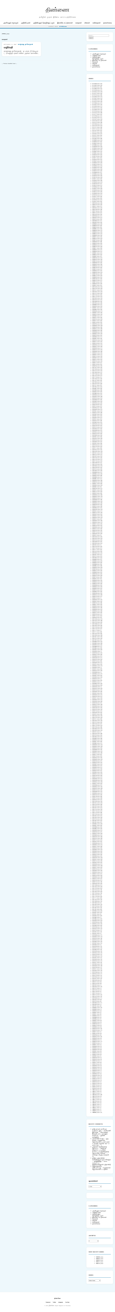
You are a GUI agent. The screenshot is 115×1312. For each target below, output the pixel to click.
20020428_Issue (96, 858)
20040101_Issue (96, 714)
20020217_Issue (96, 874)
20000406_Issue (96, 1066)
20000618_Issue (96, 1041)
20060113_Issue (96, 532)
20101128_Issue (96, 125)
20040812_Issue (96, 654)
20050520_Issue (96, 588)
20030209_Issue (96, 791)
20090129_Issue (96, 279)
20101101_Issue (96, 132)
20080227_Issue (96, 353)
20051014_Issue (96, 556)
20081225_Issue (96, 287)
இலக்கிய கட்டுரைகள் (65, 23)
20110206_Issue (96, 109)
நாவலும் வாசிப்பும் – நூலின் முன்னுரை (99, 1135)
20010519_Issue (96, 946)
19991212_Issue (96, 1093)
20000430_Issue (96, 1057)
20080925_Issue (96, 304)
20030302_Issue (96, 787)
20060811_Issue (96, 483)
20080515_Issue (96, 335)
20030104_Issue (96, 799)
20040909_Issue (96, 646)
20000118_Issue (96, 1085)
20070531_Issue (96, 416)
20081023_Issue (96, 298)
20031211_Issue (96, 719)
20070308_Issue (96, 435)
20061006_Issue (96, 471)
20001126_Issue (96, 990)
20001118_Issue (96, 993)
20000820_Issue (96, 1022)
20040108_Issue (96, 712)
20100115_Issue (96, 198)
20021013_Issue (96, 819)
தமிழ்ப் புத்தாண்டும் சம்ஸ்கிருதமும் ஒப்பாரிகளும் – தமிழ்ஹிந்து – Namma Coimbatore (101, 1160)
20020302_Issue (96, 870)
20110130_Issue (96, 111)
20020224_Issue (96, 872)
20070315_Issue (96, 433)
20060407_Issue (96, 514)
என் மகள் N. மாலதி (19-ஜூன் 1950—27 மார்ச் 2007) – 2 (101, 1143)
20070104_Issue (96, 450)
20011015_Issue (96, 906)
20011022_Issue (96, 904)
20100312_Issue (96, 185)
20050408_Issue (96, 600)
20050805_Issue (96, 572)
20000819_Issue (96, 1024)
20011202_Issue (96, 891)
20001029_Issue (96, 998)
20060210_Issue (96, 525)
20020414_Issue (96, 861)
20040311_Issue (96, 698)
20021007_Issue (96, 820)
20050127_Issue (96, 612)
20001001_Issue (96, 1006)
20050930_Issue (96, 559)
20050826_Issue (96, 567)
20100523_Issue (96, 169)
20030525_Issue (96, 767)
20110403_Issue (96, 96)
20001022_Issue (96, 999)
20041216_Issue (96, 622)
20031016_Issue (96, 733)
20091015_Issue (96, 219)
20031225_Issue (96, 716)
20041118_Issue (96, 629)
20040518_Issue (96, 679)
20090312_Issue (96, 269)
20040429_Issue (96, 685)
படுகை (105, 1169)
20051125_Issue (96, 546)
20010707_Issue (96, 932)
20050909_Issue (96, 564)
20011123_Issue (96, 895)
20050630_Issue (96, 580)
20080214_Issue (96, 356)
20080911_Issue (96, 308)
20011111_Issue (96, 898)
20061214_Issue (96, 454)
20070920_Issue (96, 390)
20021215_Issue (96, 804)
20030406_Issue (96, 779)
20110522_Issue (96, 85)
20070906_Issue (96, 393)
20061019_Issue (96, 467)
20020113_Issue (96, 882)
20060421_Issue (96, 511)
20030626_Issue (96, 759)
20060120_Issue (96, 530)
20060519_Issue (96, 504)
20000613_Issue (96, 1043)
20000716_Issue (96, 1033)
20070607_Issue (96, 414)
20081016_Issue (96, 300)
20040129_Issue (96, 708)
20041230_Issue (96, 619)
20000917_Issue (96, 1012)
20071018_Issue (96, 383)
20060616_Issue (96, 498)
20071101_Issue (96, 380)
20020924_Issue (96, 824)
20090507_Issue (96, 256)
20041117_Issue (96, 630)
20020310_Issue (96, 869)
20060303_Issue (96, 521)
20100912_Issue (96, 143)
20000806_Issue (96, 1027)
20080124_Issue (96, 361)
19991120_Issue (96, 1098)
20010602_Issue (96, 941)
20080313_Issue (96, 350)
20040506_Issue (96, 683)
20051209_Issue (96, 542)
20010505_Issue (96, 949)
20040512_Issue (96, 682)
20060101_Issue (96, 535)
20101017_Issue (96, 135)
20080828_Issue (96, 311)
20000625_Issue (96, 1038)
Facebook (48, 1302)
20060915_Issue (96, 475)
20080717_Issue (96, 321)
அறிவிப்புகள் (25, 23)
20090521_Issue (96, 253)
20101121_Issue (96, 127)
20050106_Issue (96, 617)
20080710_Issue (96, 322)
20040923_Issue (96, 643)
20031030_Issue (96, 729)
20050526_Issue (96, 587)
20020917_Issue (96, 825)
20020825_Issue (96, 830)
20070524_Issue (96, 417)
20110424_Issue (96, 92)
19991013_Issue (96, 1106)
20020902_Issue (96, 829)
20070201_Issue (96, 443)
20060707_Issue (96, 493)
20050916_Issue (96, 562)
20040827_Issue (96, 650)
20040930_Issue (96, 641)
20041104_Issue (96, 633)
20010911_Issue (96, 914)
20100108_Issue (96, 200)
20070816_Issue (96, 398)
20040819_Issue (96, 653)
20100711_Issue (96, 158)
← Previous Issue (6, 63)
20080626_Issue (96, 325)
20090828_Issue (96, 230)
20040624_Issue (96, 666)
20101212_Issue (96, 122)
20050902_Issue (96, 566)
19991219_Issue (96, 1090)
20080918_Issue (96, 306)
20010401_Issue (96, 958)
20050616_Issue (96, 583)
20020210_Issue (96, 875)
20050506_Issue (96, 591)
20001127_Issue (96, 988)
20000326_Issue (96, 1069)
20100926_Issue (96, 140)
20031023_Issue (96, 730)
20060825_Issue (96, 480)
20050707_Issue (96, 579)
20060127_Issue (96, 529)
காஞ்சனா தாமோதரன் (25, 44)
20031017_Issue (96, 732)
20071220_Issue (96, 369)
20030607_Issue (96, 764)
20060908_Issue (96, 477)
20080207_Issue (96, 358)
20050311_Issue (96, 604)
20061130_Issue (96, 458)
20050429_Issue (96, 593)
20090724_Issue (96, 238)
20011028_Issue (96, 903)
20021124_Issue (96, 809)
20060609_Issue (96, 500)
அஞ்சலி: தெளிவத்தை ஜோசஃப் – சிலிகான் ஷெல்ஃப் (99, 1148)
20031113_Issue (96, 725)
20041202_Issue (96, 625)
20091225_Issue (96, 203)
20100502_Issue (96, 174)
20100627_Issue (96, 161)
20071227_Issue (96, 367)
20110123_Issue (96, 113)
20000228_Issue (96, 1075)
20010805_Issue (96, 925)
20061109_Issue (96, 462)
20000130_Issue (96, 1082)
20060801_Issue (96, 487)
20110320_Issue (96, 100)
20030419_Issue (96, 775)
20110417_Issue (96, 93)
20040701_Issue (96, 664)
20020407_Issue (96, 862)
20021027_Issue (96, 816)
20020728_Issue (96, 837)
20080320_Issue (96, 348)
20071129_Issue (96, 374)
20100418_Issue (96, 177)
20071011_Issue (96, 385)
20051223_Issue (96, 538)
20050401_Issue (96, 601)
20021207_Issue (96, 806)
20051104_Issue (96, 551)
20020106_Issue (96, 883)
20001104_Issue (96, 996)
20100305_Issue (96, 187)
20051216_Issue (96, 540)
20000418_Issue (96, 1061)
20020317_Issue (96, 867)
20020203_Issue (96, 877)
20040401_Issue (96, 693)
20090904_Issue (96, 229)
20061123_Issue (96, 459)
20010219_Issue (96, 967)
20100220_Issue (96, 190)
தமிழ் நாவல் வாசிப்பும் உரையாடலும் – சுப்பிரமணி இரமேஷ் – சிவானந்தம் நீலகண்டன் (101, 1131)
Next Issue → (13, 63)
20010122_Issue (96, 974)
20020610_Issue (96, 848)
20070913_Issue (96, 392)
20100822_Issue (96, 148)
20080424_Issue (96, 340)
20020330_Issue (96, 864)
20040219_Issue (96, 703)
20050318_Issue (96, 603)
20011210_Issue (96, 890)
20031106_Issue (96, 727)
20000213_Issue (96, 1078)
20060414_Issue (96, 512)
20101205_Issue (96, 124)
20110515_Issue (96, 87)
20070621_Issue (96, 411)
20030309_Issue (96, 785)
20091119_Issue (96, 211)
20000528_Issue (96, 1049)
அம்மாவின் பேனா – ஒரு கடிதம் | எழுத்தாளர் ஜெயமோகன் (100, 1140)
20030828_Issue (96, 745)
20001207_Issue (96, 985)
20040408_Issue (96, 691)
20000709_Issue (96, 1035)
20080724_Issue (96, 319)
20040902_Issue (96, 648)
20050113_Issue (96, 616)
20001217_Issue (96, 982)
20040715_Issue (96, 661)
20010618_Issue (96, 938)
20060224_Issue (96, 522)
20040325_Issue (96, 695)
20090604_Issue (96, 250)
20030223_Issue (96, 788)
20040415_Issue (96, 690)
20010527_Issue (96, 943)
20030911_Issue (96, 741)
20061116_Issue (96, 461)
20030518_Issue (96, 769)
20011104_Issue (96, 899)
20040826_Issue (96, 651)
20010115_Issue (96, 975)
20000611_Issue (96, 1045)
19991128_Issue (96, 1096)
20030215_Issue (96, 790)
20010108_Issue (96, 977)
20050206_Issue (96, 609)
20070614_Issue (96, 413)
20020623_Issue (96, 845)
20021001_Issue (96, 822)
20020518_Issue (96, 853)
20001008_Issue (96, 1003)
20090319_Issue (96, 267)
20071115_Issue (96, 377)
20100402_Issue (96, 180)
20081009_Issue (96, 301)
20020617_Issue (96, 846)
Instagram (60, 1302)
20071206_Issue (96, 372)
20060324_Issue (96, 517)
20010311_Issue (96, 962)
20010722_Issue (96, 928)
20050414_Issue (96, 598)
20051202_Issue (96, 543)
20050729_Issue (96, 574)
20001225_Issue (96, 980)
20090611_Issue (96, 248)
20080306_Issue (96, 351)
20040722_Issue (96, 659)
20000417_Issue (96, 1062)
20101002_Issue (96, 138)
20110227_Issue (96, 105)
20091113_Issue (96, 213)
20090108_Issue (96, 284)
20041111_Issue (96, 632)
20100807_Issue (96, 151)
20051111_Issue (96, 550)
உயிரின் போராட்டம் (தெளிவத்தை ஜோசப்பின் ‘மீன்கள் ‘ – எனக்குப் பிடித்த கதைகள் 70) (100, 1153)
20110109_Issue (96, 116)
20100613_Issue (96, 164)
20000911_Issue (96, 1014)
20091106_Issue (96, 214)
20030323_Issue (96, 782)
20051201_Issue (96, 545)
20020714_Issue (96, 840)
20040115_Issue (96, 711)
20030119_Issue (96, 796)
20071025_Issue (96, 382)
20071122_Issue (96, 375)
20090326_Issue (96, 266)
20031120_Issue (96, 724)
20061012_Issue (96, 469)
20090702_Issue (96, 243)
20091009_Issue (96, 221)
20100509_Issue (96, 172)
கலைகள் (87, 23)
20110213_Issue (96, 108)
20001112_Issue (96, 995)
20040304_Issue (96, 700)
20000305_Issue (96, 1074)
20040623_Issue (96, 667)
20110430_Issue (96, 90)
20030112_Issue (96, 798)
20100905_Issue (96, 145)
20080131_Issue (96, 359)
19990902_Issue (96, 1112)
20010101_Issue (96, 978)
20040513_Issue (96, 680)
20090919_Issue (96, 225)
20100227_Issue (96, 188)
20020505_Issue (96, 856)
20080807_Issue (96, 316)
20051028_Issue (96, 553)
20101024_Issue (96, 134)
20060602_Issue (96, 501)
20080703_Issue (96, 324)
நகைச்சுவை (107, 23)
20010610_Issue (96, 940)
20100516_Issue (96, 171)
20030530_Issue (96, 766)
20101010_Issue (96, 137)
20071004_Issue (96, 387)
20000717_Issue (96, 1032)
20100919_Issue (96, 142)
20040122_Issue (96, 709)
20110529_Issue (63, 26)
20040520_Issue (96, 677)
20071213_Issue (96, 371)
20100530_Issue (96, 167)
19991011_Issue (95, 1107)
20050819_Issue (96, 569)
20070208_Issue (96, 442)
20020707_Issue (96, 841)
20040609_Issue (96, 672)
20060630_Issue (96, 495)
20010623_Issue (96, 937)
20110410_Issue (96, 95)
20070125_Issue (96, 445)
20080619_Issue (96, 327)
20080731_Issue (96, 317)
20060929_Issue (96, 472)
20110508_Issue (96, 88)
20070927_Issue (96, 388)
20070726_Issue (96, 403)
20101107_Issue (96, 130)
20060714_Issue (96, 492)
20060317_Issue (96, 519)
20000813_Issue (96, 1025)
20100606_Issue (96, 166)
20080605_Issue (96, 330)
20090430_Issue (96, 258)
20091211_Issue (96, 206)
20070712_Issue (96, 406)
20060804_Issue (96, 485)
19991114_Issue (96, 1099)
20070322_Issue (96, 432)
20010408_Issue (96, 956)
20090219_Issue (96, 274)
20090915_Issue (96, 227)
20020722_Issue (96, 838)
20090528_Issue (96, 251)
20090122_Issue (96, 280)
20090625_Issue (96, 245)
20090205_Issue (96, 277)
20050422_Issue (96, 595)
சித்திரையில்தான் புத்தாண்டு (101, 1165)
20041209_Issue (96, 624)
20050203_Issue (96, 611)
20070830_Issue (96, 395)
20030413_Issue (96, 777)
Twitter (54, 1302)
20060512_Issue (96, 506)
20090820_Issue (96, 232)
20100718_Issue (96, 156)
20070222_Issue (96, 438)
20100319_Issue (96, 184)
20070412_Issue (96, 427)
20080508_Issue (96, 337)
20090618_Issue (96, 246)
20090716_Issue (96, 240)
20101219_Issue (96, 121)
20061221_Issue (96, 453)
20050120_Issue (96, 614)
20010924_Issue (96, 911)
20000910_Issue (96, 1016)
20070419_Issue (96, 425)
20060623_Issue (96, 496)
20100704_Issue (96, 159)
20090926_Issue (96, 224)
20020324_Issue (96, 866)
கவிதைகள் (97, 23)
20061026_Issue (96, 466)
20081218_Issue (96, 288)
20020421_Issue (96, 859)
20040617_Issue (96, 669)
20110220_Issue (96, 106)
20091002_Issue (96, 222)
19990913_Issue (96, 1111)
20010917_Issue (96, 912)
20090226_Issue (96, 272)
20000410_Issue (96, 1064)
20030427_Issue (96, 774)
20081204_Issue (96, 292)
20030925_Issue (96, 738)
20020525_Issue (96, 851)
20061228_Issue (96, 451)
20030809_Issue (96, 750)
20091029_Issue (96, 216)
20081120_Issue (96, 295)
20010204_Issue (96, 970)
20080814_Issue (96, 314)
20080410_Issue (96, 343)
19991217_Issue (96, 1091)
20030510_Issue (96, 770)
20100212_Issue (96, 192)
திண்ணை (57, 9)
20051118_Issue (96, 548)
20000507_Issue (96, 1056)
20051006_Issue (96, 558)
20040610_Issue (96, 670)
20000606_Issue (96, 1046)
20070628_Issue (96, 409)
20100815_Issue (96, 150)
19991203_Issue (96, 1095)
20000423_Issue (96, 1059)
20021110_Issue (96, 812)
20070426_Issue (96, 424)
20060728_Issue (96, 488)
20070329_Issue (96, 430)
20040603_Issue (96, 674)
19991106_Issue (96, 1101)
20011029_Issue (96, 901)
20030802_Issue (96, 751)
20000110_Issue (96, 1087)
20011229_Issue (96, 885)
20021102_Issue (96, 814)
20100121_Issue (96, 196)
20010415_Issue (96, 954)
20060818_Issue (96, 482)
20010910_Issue (96, 916)
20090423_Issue (96, 259)
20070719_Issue (96, 404)
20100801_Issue (96, 153)
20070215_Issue (96, 440)
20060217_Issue (96, 524)
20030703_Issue (96, 758)
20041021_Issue (96, 637)
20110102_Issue (96, 117)
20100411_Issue (96, 179)
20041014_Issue (96, 638)
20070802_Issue (96, 401)
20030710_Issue (96, 756)
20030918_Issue (96, 740)
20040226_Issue (96, 701)
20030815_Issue (96, 748)
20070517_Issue (96, 419)
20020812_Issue (96, 833)
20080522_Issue (96, 333)
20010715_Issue (96, 930)
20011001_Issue (96, 909)
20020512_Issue (96, 854)
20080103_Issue (96, 366)
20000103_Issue (96, 1088)
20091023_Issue (96, 217)
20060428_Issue (96, 509)
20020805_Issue (96, 835)
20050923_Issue (96, 561)
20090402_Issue (96, 264)
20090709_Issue (96, 242)
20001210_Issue (96, 983)
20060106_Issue (96, 533)
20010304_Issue (96, 964)
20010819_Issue (96, 922)
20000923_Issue (96, 1009)
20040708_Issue (96, 662)
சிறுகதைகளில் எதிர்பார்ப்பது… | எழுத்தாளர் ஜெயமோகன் (101, 1167)
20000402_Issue (96, 1067)
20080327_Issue (96, 346)
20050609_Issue (96, 585)
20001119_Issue (96, 991)
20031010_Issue (96, 735)
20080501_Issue (96, 338)
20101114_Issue (96, 129)
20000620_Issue (96, 1040)
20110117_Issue (96, 114)
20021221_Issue (96, 803)
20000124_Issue (96, 1083)
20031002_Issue (96, 737)
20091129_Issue (96, 209)
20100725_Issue (96, 155)
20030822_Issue (96, 746)
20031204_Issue (96, 720)
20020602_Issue (96, 849)
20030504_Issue (96, 772)
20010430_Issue (96, 951)
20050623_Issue (96, 582)
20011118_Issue (96, 896)
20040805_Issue (96, 656)
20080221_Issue (96, 354)
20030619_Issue (96, 761)
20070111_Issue (96, 448)
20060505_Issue (96, 508)
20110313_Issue (96, 101)
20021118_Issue (96, 811)
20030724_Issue (96, 753)
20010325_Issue (96, 959)
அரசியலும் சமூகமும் (10, 23)
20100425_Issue (96, 175)
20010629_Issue (96, 935)
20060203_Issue (96, 527)
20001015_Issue (96, 1001)
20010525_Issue (96, 945)
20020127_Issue (96, 879)
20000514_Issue (96, 1054)
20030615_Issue (96, 762)
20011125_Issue (96, 893)
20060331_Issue (96, 516)
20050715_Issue (96, 577)
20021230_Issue (96, 801)
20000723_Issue (96, 1030)
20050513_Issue (96, 590)
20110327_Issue (96, 98)
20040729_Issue (96, 658)
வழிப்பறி (8, 47)
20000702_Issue (96, 1037)
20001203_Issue (96, 987)
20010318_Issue (96, 961)
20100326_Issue (96, 182)
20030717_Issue (96, 754)
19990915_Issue (95, 1109)
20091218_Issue (96, 204)
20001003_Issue (96, 1004)
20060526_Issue (96, 503)
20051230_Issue (96, 537)
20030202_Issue (96, 793)
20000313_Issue (96, 1072)
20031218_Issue (96, 717)
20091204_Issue (96, 208)
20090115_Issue (96, 282)
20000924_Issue (96, 1008)
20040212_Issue (96, 704)
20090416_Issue (96, 261)
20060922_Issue (96, 474)
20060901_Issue (96, 479)
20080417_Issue (96, 342)
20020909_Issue (96, 827)
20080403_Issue (96, 345)
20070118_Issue (96, 446)
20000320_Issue (96, 1070)
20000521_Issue (96, 1051)
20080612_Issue (96, 329)
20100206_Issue (96, 193)
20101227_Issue (96, 119)
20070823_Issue (96, 396)
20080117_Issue (96, 363)
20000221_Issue (96, 1077)
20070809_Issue (96, 400)
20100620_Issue (96, 163)
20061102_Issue (96, 464)
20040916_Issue (96, 645)
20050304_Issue (96, 606)
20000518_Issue (96, 1053)
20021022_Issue (96, 817)
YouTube (67, 1302)
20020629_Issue (96, 843)
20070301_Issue (96, 437)
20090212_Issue (96, 275)
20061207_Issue (96, 456)
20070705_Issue (96, 408)
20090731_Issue (96, 237)
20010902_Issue (96, 919)
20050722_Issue (96, 575)
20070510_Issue (96, 421)
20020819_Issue (96, 832)
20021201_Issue (96, 808)
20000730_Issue (96, 1028)
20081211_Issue (96, 290)
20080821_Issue (96, 313)
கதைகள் (78, 23)
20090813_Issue (96, 234)
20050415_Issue (96, 596)
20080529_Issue (96, 332)
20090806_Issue (96, 235)
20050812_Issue (96, 571)
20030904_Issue (96, 743)
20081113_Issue (96, 296)
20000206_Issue (96, 1080)
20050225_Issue (96, 608)
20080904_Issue (96, 309)
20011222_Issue (96, 887)
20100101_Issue (96, 201)
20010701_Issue (96, 933)
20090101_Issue (96, 285)
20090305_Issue (96, 271)
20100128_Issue (96, 195)
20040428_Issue (96, 687)
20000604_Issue (96, 1048)
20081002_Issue (96, 303)
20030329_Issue (96, 780)
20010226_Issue (96, 966)
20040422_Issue (96, 688)
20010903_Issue (96, 917)
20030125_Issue (96, 795)
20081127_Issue (96, 293)
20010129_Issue (96, 972)
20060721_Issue (96, 490)
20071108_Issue (96, 379)
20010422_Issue (96, 953)
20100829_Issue (96, 146)
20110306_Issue (96, 103)
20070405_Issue (96, 429)
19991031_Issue (96, 1103)
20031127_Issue (96, 722)
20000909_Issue (96, 1017)
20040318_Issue (96, 696)
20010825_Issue (96, 920)
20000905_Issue (96, 1019)
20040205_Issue (96, 706)
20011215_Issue (96, 888)
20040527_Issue (96, 675)
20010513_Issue (96, 948)
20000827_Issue (96, 1020)
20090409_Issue (96, 263)
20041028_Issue (96, 635)
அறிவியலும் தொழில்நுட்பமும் (43, 23)
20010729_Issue (96, 927)
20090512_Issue (96, 254)
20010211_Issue (96, 969)
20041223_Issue (96, 621)
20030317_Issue (96, 783)
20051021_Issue (96, 554)
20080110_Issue (96, 364)
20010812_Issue (96, 924)
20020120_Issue (96, 880)
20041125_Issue (96, 627)
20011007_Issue (96, 908)
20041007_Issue (96, 640)
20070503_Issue (96, 422)
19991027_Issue (96, 1104)
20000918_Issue (96, 1011)
